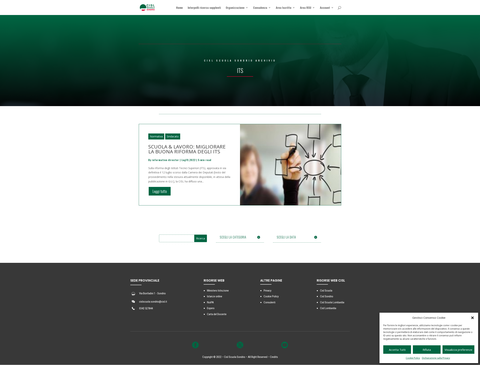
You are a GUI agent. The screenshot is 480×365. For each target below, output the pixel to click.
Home (179, 8)
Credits (274, 357)
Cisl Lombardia (328, 308)
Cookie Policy (413, 358)
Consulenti (269, 302)
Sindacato (173, 136)
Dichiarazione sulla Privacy (436, 358)
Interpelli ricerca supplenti (204, 8)
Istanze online (214, 296)
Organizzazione (235, 8)
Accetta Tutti (397, 350)
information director (165, 160)
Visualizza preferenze (458, 350)
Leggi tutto (159, 191)
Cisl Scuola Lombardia (332, 302)
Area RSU (305, 8)
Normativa (156, 136)
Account (325, 8)
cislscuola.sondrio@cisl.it (153, 301)
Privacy (267, 290)
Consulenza (260, 8)
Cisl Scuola (326, 290)
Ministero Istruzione (218, 290)
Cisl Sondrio (326, 296)
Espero (210, 308)
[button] (472, 318)
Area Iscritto (283, 8)
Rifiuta (427, 350)
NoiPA (210, 302)
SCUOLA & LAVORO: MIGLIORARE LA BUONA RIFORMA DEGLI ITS (187, 149)
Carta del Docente (216, 314)
